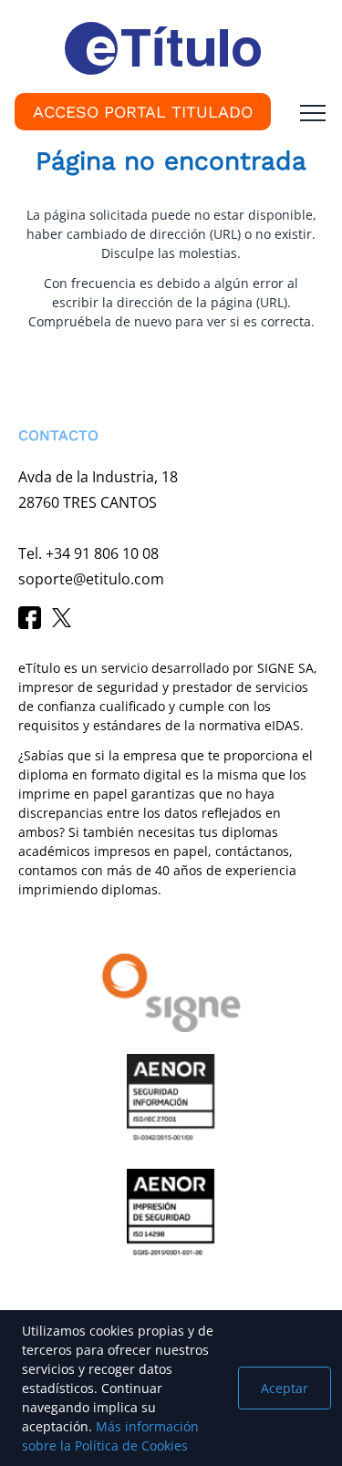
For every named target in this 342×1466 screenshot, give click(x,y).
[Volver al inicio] (40, 1266)
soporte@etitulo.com (91, 579)
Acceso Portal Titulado (143, 111)
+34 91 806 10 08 (102, 553)
